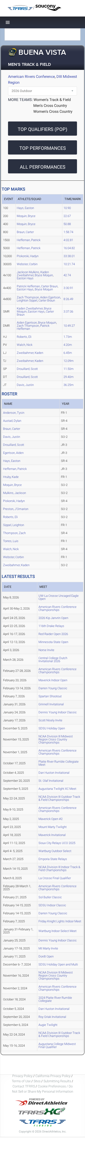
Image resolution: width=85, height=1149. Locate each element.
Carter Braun (46, 300)
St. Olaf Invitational (50, 780)
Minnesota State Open (53, 642)
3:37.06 (68, 311)
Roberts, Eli (24, 336)
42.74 (67, 275)
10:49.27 (69, 325)
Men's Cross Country (50, 105)
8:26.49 (68, 299)
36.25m (69, 385)
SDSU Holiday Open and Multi (58, 964)
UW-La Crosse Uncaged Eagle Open (58, 597)
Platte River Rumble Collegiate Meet (58, 763)
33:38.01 (69, 256)
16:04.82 (69, 248)
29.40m (69, 377)
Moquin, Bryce (26, 216)
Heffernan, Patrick (28, 240)
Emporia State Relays (52, 859)
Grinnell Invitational (51, 704)
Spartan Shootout (50, 696)
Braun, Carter (25, 232)
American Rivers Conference (31, 76)
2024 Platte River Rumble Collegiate (55, 999)
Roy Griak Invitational (52, 1017)
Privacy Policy (22, 1076)
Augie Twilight (47, 1025)
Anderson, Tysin (13, 412)
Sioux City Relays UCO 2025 (56, 843)
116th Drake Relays (51, 626)
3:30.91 (68, 288)
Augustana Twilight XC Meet (57, 788)
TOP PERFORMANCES (42, 148)
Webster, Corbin (27, 264)
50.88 (67, 224)
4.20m (68, 345)
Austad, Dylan (12, 420)
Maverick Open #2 (50, 819)
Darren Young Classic (52, 688)
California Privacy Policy (53, 1076)
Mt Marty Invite (48, 948)
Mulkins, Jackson (14, 493)
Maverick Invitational (52, 835)
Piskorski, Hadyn (27, 256)
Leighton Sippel (27, 300)
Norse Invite (46, 650)
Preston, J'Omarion (15, 509)
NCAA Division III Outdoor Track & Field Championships (59, 798)
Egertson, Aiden (13, 453)
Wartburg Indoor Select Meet (57, 931)
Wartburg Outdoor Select (54, 851)
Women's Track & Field (52, 99)
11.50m (69, 369)
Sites (37, 1081)
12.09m (69, 361)
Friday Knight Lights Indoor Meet (59, 921)
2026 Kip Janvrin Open (53, 618)
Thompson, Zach (14, 533)
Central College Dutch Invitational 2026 (52, 659)
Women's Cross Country (52, 111)
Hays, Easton (25, 208)
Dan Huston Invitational (53, 772)
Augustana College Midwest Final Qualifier (57, 1045)
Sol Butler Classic (50, 897)
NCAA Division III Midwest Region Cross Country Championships (55, 739)
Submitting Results (57, 1081)
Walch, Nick (24, 345)
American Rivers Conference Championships (57, 608)
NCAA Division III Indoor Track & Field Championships (59, 868)
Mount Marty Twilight (52, 827)
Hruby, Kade (11, 477)
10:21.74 (69, 264)
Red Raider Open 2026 (53, 634)
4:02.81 (68, 240)
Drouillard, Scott (27, 369)
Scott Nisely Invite (50, 720)
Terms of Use (21, 1081)
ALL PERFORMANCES (42, 167)
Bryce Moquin (44, 275)
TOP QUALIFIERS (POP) (42, 129)
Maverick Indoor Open (52, 680)
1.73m (68, 336)
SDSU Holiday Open (51, 728)
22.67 (67, 216)
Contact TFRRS (24, 1086)
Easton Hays (25, 278)
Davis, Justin (25, 385)
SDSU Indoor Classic (52, 905)
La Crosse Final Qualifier (54, 878)
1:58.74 (68, 232)
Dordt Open (46, 956)
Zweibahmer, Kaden (30, 353)
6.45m (68, 353)
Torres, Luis (10, 541)
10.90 (67, 208)
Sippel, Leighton (13, 525)
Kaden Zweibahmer (33, 273)
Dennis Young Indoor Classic (57, 712)
